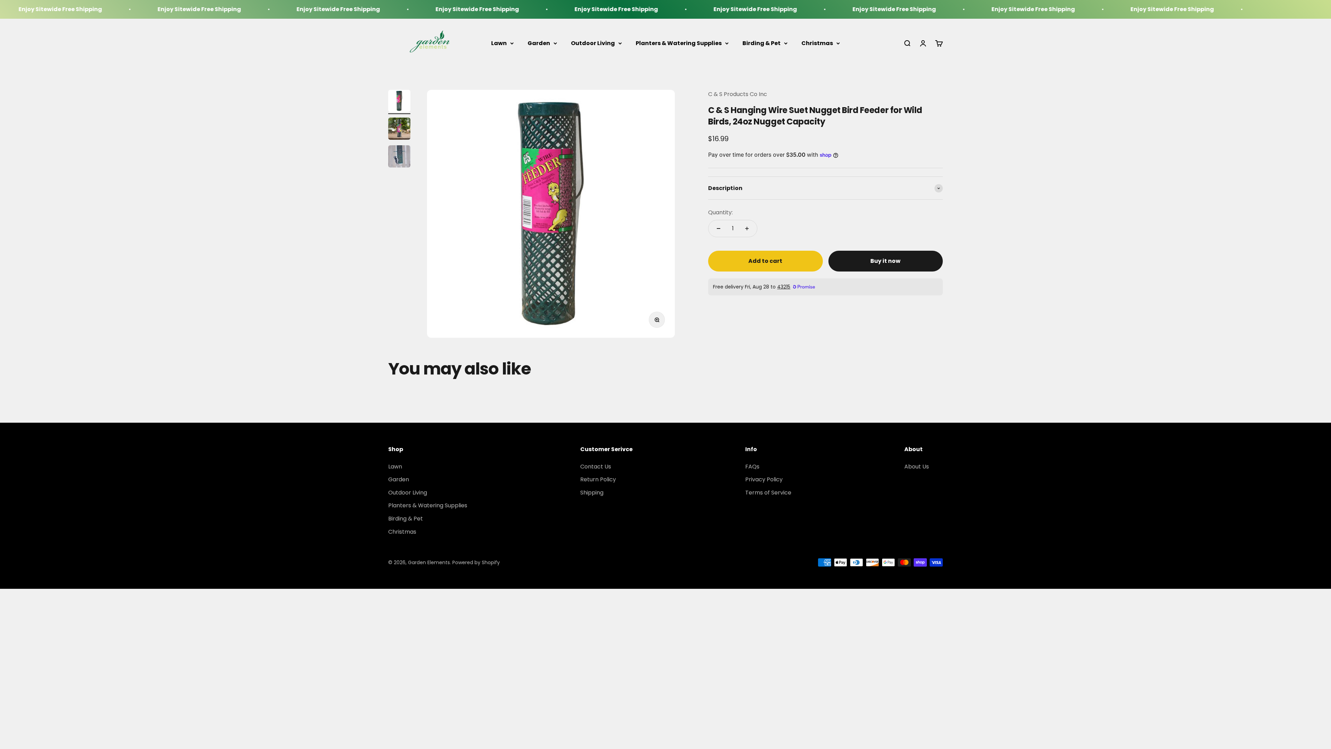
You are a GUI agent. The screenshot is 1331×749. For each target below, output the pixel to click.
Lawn (499, 43)
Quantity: (720, 212)
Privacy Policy (764, 479)
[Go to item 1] (399, 102)
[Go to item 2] (399, 130)
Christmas (817, 43)
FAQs (752, 467)
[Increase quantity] (747, 228)
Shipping (591, 493)
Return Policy (598, 479)
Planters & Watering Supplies (679, 43)
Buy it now (885, 261)
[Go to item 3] (399, 157)
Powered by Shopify (476, 562)
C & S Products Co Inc (737, 94)
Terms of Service (768, 493)
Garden (539, 43)
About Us (916, 467)
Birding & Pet (761, 43)
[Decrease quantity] (718, 228)
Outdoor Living (593, 43)
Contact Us (595, 467)
